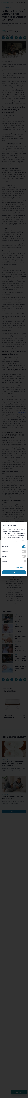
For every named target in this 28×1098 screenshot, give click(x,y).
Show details (19, 567)
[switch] (24, 551)
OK (14, 572)
